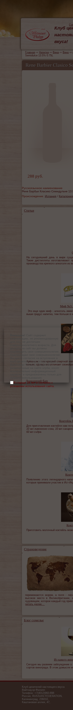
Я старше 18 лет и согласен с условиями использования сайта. (32, 384)
